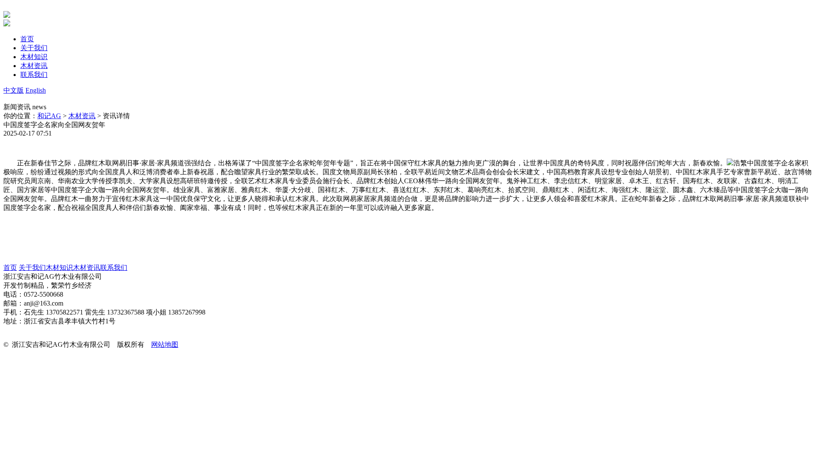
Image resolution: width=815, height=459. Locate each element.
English (35, 90)
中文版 (13, 90)
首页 (10, 267)
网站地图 (164, 344)
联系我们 (113, 267)
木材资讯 (82, 115)
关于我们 (32, 267)
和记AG (49, 115)
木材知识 (59, 267)
